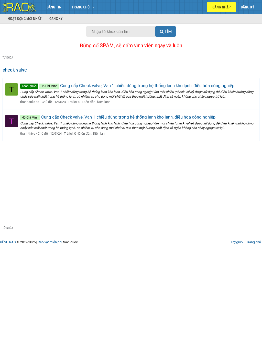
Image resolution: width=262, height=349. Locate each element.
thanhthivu (27, 133)
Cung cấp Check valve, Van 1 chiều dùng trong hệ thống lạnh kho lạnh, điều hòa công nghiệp (128, 85)
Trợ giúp (237, 242)
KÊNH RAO (8, 242)
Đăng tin (54, 7)
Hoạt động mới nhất (25, 19)
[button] (93, 7)
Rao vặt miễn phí (50, 242)
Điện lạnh (104, 102)
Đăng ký (56, 19)
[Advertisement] (131, 179)
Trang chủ (81, 7)
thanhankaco (29, 102)
